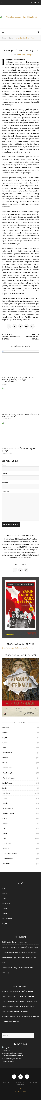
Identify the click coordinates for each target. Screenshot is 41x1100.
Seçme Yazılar (8, 859)
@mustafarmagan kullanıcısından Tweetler (17, 648)
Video (4, 828)
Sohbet (5, 823)
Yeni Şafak (6, 864)
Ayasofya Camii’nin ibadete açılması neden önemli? (20, 1016)
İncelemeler (7, 768)
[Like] (9, 326)
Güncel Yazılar (7, 753)
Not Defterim (7, 783)
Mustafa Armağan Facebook (12, 1053)
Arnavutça (5, 727)
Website (5, 483)
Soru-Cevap (6, 793)
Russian (4, 788)
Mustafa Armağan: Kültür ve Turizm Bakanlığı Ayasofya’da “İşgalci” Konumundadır (18, 379)
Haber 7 (6, 848)
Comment (5, 491)
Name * (4, 465)
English (4, 742)
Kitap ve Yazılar (8, 813)
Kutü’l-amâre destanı (9, 942)
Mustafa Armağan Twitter (11, 1058)
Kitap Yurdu (6, 1050)
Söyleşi (4, 818)
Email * (4, 474)
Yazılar (4, 838)
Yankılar (4, 833)
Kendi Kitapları (8, 773)
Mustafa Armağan (25, 55)
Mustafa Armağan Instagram (12, 1056)
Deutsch (5, 732)
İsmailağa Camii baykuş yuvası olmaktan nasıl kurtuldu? (20, 415)
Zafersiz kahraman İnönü (11, 1001)
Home (4, 38)
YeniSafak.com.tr (8, 1061)
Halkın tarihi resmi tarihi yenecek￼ (14, 947)
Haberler (5, 758)
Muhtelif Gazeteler (10, 853)
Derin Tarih (7, 843)
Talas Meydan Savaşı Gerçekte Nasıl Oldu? (17, 967)
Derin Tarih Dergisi (9, 991)
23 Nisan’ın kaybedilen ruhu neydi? (14, 952)
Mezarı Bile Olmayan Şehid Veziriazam (16, 957)
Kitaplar (4, 763)
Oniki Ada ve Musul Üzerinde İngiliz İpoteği (18, 449)
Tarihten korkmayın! (9, 996)
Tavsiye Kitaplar (9, 778)
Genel (11, 38)
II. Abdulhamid (8, 808)
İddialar (5, 803)
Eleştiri (4, 737)
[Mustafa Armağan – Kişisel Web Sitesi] (20, 17)
